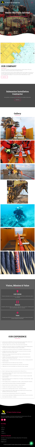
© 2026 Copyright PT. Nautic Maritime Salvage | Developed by (15, 444)
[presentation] (1, 53)
